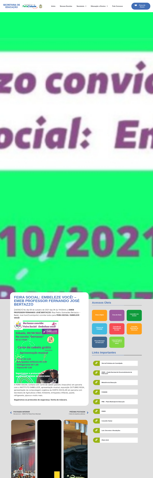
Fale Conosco (117, 6)
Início (53, 6)
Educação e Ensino (98, 6)
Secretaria (80, 6)
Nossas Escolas (66, 6)
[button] (140, 6)
